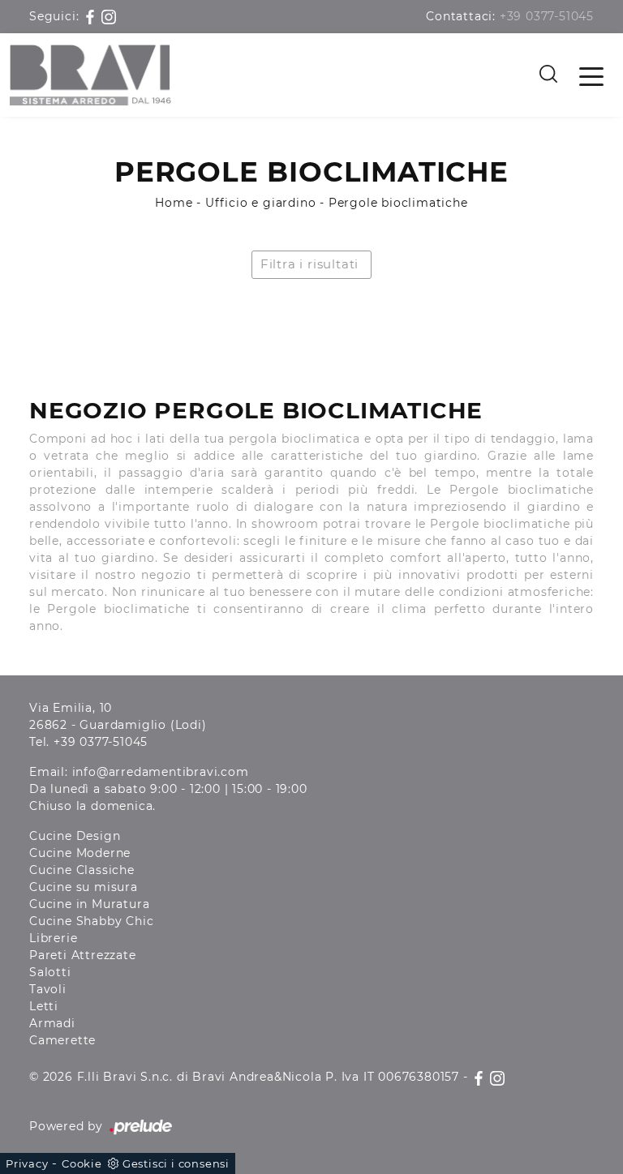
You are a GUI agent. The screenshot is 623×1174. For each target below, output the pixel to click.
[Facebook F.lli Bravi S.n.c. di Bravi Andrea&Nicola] (92, 16)
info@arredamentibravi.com (160, 772)
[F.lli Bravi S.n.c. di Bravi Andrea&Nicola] (90, 75)
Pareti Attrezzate (82, 955)
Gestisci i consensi (176, 1163)
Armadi (52, 1023)
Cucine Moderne (80, 853)
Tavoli (48, 989)
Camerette (62, 1040)
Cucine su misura (83, 887)
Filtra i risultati (309, 264)
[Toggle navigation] (591, 75)
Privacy (27, 1163)
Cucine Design (74, 836)
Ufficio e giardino (260, 202)
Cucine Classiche (82, 870)
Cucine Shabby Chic (91, 921)
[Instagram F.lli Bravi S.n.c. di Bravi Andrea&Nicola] (108, 16)
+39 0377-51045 (547, 16)
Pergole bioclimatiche (398, 202)
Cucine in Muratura (89, 904)
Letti (43, 1006)
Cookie (82, 1163)
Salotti (50, 972)
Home (173, 202)
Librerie (53, 938)
